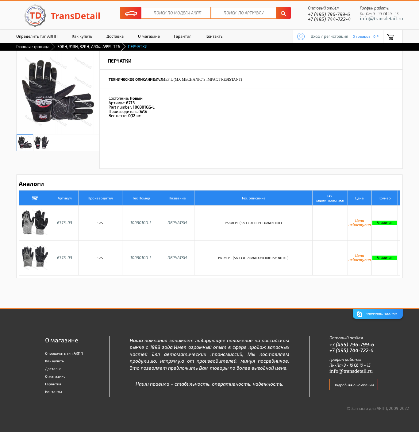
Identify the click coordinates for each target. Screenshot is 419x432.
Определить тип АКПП (37, 36)
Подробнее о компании (353, 385)
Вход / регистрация (329, 36)
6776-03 (64, 257)
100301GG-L (141, 222)
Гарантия (182, 36)
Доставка (115, 36)
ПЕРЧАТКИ (177, 222)
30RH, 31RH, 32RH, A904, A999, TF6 (88, 46)
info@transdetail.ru (381, 18)
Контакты (214, 36)
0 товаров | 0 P (366, 36)
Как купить (82, 36)
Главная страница (32, 46)
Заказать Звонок (381, 313)
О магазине (149, 36)
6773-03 (64, 222)
